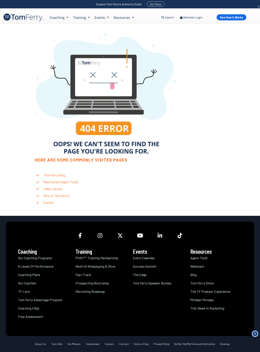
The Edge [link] (140, 275)
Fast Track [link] (83, 275)
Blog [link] (193, 275)
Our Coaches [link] (27, 283)
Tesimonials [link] (92, 344)
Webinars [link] (197, 266)
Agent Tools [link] (198, 258)
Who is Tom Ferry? (56, 196)
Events (48, 202)
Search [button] (169, 17)
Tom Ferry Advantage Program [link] (40, 300)
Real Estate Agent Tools (60, 182)
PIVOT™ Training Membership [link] (97, 258)
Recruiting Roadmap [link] (90, 291)
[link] (23, 17)
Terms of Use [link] (141, 344)
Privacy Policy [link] (161, 344)
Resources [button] (122, 17)
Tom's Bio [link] (56, 344)
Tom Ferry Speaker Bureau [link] (152, 283)
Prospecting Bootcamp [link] (92, 283)
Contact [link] (124, 344)
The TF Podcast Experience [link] (210, 291)
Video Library (52, 189)
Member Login (193, 17)
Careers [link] (109, 344)
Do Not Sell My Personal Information (194, 344)
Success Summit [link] (144, 266)
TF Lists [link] (24, 291)
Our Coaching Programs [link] (35, 258)
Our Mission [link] (74, 344)
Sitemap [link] (225, 344)
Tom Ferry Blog (54, 175)
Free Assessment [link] (30, 316)
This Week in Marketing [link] (207, 308)
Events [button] (100, 17)
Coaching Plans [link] (29, 275)
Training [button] (80, 17)
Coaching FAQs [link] (28, 308)
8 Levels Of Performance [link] (35, 266)
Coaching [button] (57, 17)
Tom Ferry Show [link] (202, 283)
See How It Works (231, 17)
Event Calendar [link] (144, 258)
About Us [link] (40, 344)
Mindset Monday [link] (202, 300)
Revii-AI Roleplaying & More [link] (95, 266)
